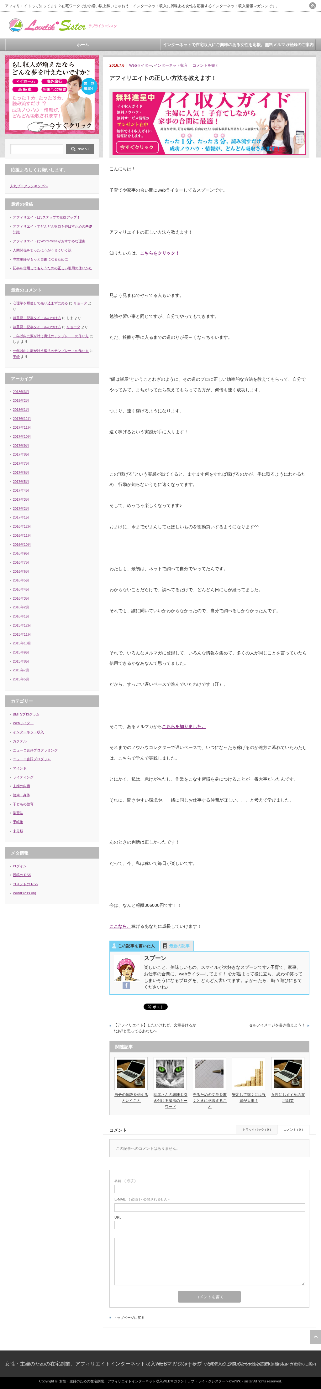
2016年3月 (21, 598)
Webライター (140, 65)
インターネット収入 (171, 65)
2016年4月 (21, 589)
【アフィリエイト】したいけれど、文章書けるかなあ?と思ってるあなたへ (154, 1028)
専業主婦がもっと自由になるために (40, 259)
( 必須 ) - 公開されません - (142, 1199)
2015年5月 (21, 679)
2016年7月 (21, 562)
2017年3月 (21, 499)
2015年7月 (21, 670)
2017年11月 (22, 427)
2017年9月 (21, 445)
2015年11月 (22, 634)
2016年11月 (22, 535)
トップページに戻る (129, 1317)
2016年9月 (21, 553)
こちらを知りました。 (184, 726)
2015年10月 (22, 643)
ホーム (83, 44)
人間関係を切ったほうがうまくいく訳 (42, 250)
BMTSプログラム (26, 714)
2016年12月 (22, 526)
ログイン (20, 866)
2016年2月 (21, 607)
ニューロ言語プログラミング (35, 750)
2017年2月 (21, 508)
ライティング (23, 777)
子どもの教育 (23, 804)
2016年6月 (21, 571)
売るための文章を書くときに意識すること (210, 1100)
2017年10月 (22, 436)
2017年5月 (21, 481)
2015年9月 (21, 652)
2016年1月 (21, 616)
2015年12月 (22, 625)
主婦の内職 (21, 786)
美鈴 (16, 357)
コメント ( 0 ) (293, 1129)
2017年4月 (21, 490)
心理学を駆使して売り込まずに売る (40, 303)
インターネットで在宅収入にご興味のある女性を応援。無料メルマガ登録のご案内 (238, 44)
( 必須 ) (125, 1181)
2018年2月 (21, 400)
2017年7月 (21, 463)
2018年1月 (21, 409)
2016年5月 (21, 580)
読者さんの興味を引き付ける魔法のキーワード (170, 1100)
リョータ (80, 303)
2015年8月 (21, 661)
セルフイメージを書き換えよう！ (277, 1025)
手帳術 (18, 822)
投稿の (22, 875)
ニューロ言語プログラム (32, 759)
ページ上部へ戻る (315, 1337)
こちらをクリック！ (160, 253)
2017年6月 (21, 472)
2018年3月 (21, 392)
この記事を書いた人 (136, 945)
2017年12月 (22, 419)
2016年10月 (22, 544)
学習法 (18, 813)
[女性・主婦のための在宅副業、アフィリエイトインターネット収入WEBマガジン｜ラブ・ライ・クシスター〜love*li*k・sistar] (63, 30)
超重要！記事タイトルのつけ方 (37, 318)
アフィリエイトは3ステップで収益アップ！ (46, 217)
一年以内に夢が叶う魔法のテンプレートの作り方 (51, 336)
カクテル (20, 741)
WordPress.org (24, 893)
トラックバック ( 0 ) (256, 1129)
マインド (20, 768)
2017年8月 (21, 454)
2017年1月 (21, 517)
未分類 (18, 831)
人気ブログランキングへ (29, 186)
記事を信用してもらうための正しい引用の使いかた (52, 268)
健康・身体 (21, 795)
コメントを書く (205, 65)
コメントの (25, 884)
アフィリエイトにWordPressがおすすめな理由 (49, 241)
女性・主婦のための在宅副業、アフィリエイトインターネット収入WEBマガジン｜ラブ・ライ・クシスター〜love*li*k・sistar (146, 1363)
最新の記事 (179, 945)
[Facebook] (126, 986)
